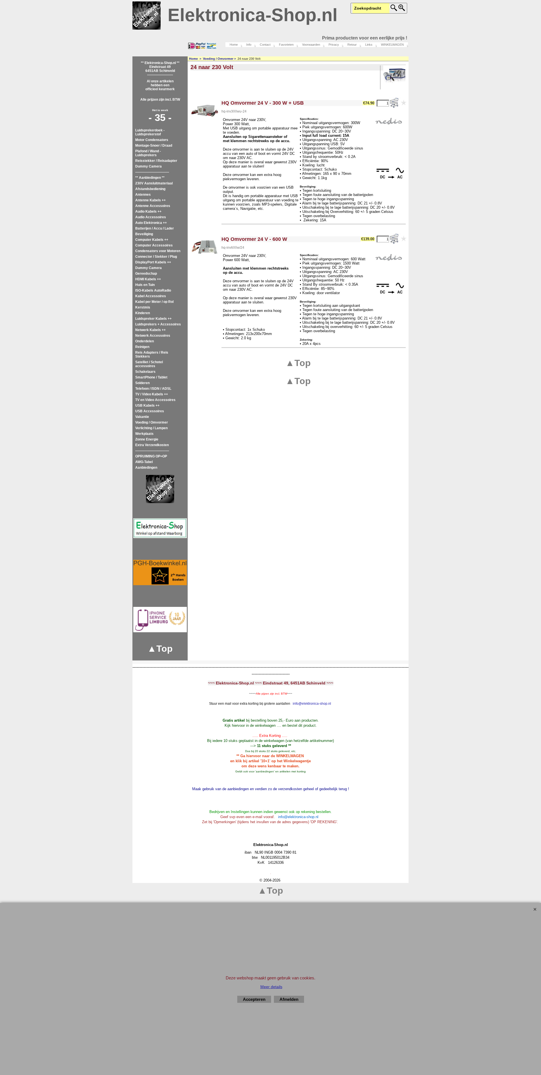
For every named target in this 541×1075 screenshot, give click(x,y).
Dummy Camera (148, 166)
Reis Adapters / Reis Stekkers (151, 354)
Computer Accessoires (154, 245)
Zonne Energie (146, 439)
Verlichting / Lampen (151, 428)
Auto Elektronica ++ (151, 223)
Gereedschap (146, 274)
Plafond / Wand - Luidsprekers (148, 153)
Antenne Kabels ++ (150, 200)
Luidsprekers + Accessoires (158, 324)
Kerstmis (142, 307)
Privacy (334, 44)
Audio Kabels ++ (148, 211)
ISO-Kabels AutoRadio (153, 290)
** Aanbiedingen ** (150, 178)
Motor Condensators (151, 140)
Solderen (142, 383)
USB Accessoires (149, 411)
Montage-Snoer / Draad (153, 145)
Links (369, 44)
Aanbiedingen (146, 468)
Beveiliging (144, 234)
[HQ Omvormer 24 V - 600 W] (204, 247)
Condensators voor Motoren (157, 251)
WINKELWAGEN (392, 44)
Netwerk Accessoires (152, 336)
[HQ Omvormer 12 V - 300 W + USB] (204, 111)
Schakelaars (145, 372)
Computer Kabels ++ (151, 240)
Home (234, 44)
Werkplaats (144, 434)
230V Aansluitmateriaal (154, 183)
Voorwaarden (311, 44)
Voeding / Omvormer (151, 422)
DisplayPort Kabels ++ (153, 262)
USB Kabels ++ (147, 405)
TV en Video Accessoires (155, 400)
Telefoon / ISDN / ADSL (153, 389)
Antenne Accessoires (152, 206)
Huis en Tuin (145, 285)
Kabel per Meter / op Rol (154, 302)
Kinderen (142, 313)
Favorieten (286, 44)
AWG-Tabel (144, 462)
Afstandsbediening (150, 189)
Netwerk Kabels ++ (150, 330)
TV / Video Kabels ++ (151, 394)
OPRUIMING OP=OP (151, 456)
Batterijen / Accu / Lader (154, 228)
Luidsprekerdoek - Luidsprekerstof (150, 132)
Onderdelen (144, 341)
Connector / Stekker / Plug (156, 257)
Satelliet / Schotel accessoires (149, 364)
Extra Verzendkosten (152, 445)
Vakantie (142, 417)
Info (248, 44)
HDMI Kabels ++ (148, 279)
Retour (352, 44)
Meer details (271, 986)
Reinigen (142, 347)
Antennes (143, 195)
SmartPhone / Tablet (151, 377)
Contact (265, 44)
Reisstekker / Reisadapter (156, 161)
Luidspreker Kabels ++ (153, 319)
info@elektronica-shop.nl (312, 704)
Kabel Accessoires (150, 296)
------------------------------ (152, 172)
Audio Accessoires (150, 217)
